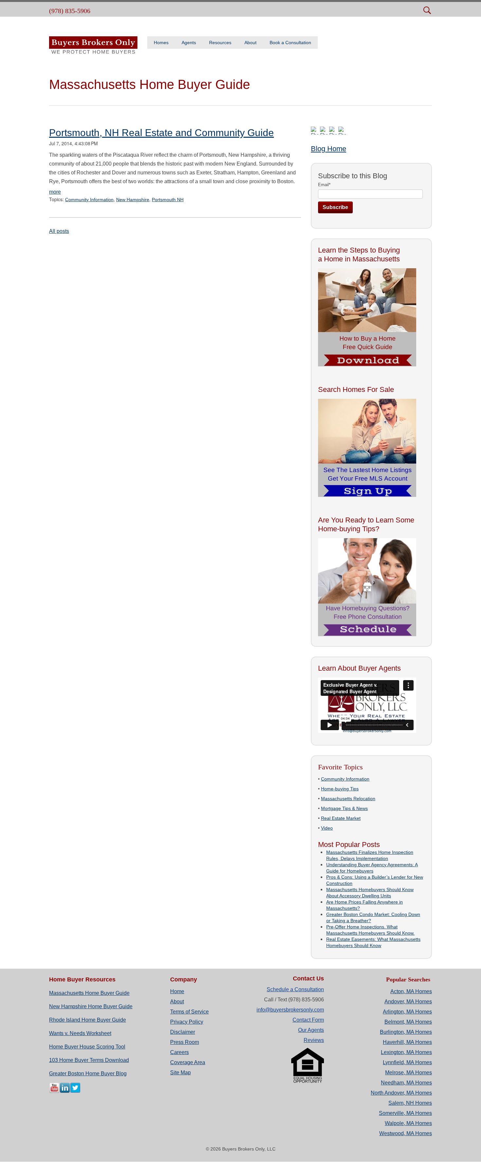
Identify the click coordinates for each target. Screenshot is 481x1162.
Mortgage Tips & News (344, 808)
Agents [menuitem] (189, 42)
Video (327, 828)
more (55, 192)
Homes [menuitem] (161, 42)
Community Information (89, 199)
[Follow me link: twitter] (75, 1091)
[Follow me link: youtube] (54, 1091)
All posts (59, 231)
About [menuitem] (250, 42)
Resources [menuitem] (220, 42)
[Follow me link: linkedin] (65, 1091)
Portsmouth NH (168, 199)
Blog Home (328, 149)
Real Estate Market (341, 818)
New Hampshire (132, 199)
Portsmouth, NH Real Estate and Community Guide (161, 132)
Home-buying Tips (340, 788)
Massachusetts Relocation (348, 798)
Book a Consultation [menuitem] (290, 42)
